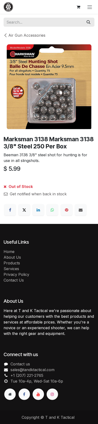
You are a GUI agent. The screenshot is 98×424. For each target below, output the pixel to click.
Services (11, 268)
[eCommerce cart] (78, 7)
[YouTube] (38, 394)
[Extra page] (10, 394)
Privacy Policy (16, 274)
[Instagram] (52, 394)
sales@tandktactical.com (32, 369)
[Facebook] (10, 210)
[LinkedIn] (38, 210)
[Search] (88, 22)
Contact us (20, 364)
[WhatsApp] (52, 210)
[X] (24, 210)
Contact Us (14, 280)
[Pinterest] (66, 210)
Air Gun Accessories (26, 35)
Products (12, 263)
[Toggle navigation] (89, 7)
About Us (12, 257)
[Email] (80, 210)
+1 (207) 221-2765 (26, 375)
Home (9, 251)
